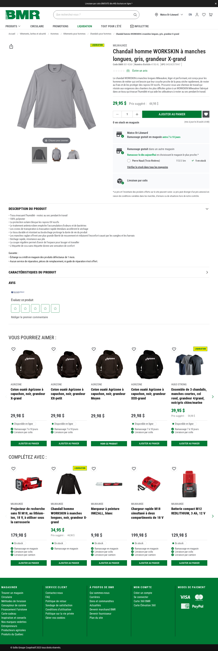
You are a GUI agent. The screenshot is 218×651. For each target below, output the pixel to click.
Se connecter (141, 597)
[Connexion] (197, 14)
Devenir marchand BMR (103, 609)
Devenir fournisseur (100, 613)
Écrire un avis (139, 70)
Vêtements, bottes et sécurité (33, 33)
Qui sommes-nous (99, 593)
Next (212, 396)
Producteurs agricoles (13, 630)
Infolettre (141, 26)
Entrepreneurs (9, 626)
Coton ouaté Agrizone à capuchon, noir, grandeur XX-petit (68, 393)
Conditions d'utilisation (58, 609)
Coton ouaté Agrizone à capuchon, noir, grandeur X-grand (28, 393)
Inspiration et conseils (13, 617)
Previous (6, 396)
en (190, 14)
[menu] (109, 25)
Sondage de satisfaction (58, 605)
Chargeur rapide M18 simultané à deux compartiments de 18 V (147, 513)
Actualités (95, 605)
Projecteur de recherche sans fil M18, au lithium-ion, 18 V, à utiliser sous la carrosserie (28, 515)
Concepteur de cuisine (13, 605)
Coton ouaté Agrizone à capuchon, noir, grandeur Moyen (108, 393)
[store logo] (23, 14)
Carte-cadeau (8, 613)
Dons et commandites (102, 601)
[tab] (109, 208)
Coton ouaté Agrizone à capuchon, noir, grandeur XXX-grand (148, 393)
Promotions (60, 26)
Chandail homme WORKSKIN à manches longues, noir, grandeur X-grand (69, 515)
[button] (15, 308)
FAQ (47, 597)
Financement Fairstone (14, 609)
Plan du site (96, 617)
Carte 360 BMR (142, 601)
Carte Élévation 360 (145, 605)
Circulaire (37, 26)
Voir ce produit (109, 443)
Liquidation (84, 26)
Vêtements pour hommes (74, 33)
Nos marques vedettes (13, 622)
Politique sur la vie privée (59, 613)
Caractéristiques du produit (32, 272)
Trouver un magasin (12, 593)
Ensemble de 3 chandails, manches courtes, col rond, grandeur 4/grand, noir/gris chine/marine (189, 396)
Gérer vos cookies (55, 617)
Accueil (12, 33)
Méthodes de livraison (13, 601)
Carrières (95, 597)
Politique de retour (55, 601)
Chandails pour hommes (100, 33)
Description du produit (28, 209)
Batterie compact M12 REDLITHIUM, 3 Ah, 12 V (188, 511)
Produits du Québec (12, 634)
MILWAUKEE (120, 45)
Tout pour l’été (111, 26)
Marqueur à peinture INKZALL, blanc (105, 511)
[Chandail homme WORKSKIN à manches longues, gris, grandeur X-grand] (39, 155)
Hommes (54, 33)
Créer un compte (143, 593)
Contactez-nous (54, 593)
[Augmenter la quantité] (137, 114)
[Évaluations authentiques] (18, 292)
